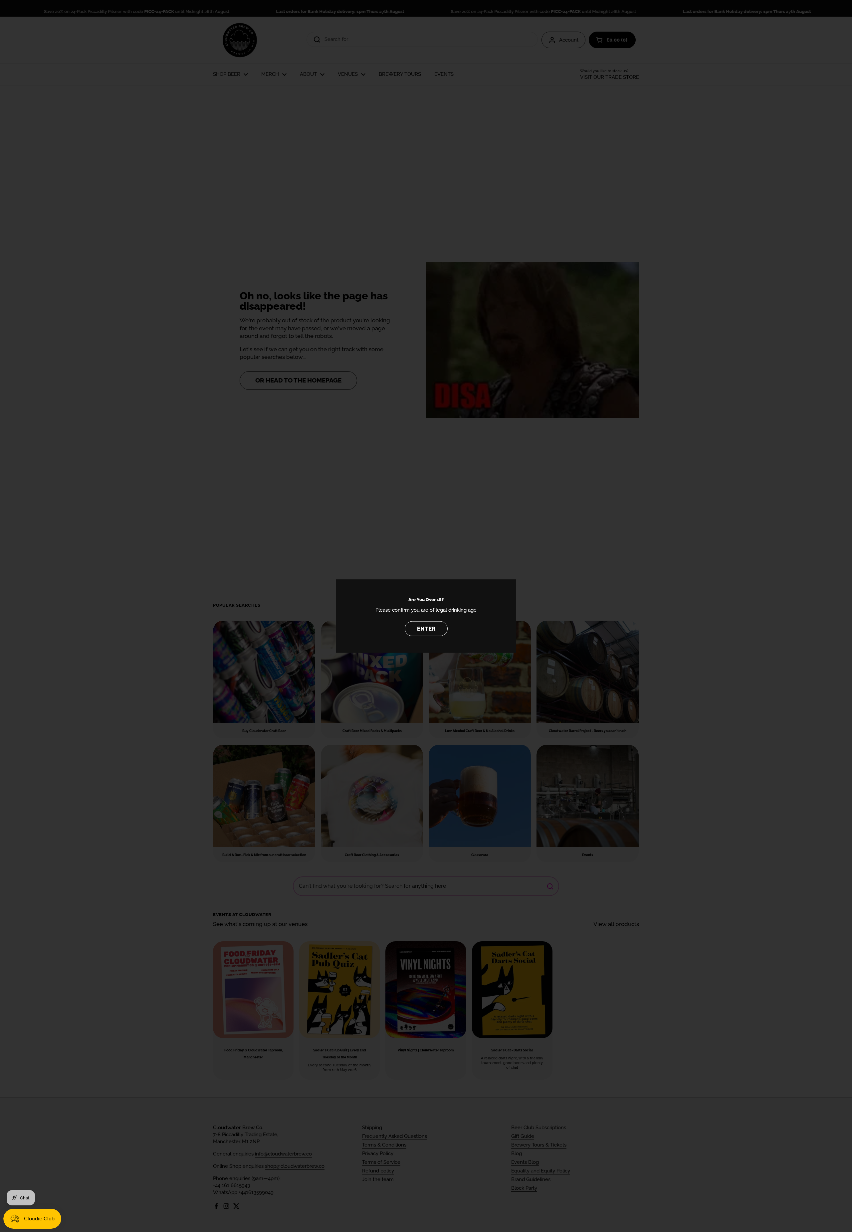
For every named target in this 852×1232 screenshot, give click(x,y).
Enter (426, 628)
